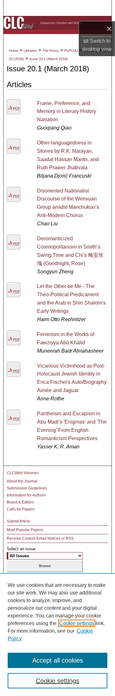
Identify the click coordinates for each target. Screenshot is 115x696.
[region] (57, 634)
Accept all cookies (57, 660)
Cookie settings (76, 623)
